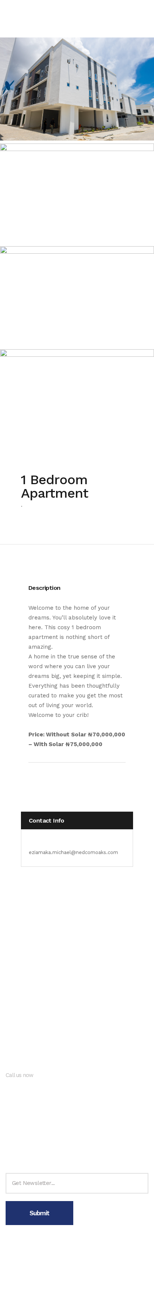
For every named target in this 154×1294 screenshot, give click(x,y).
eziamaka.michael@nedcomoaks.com (73, 852)
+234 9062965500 (31, 1086)
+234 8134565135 (29, 1098)
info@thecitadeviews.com (41, 1129)
